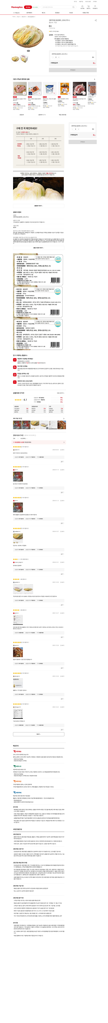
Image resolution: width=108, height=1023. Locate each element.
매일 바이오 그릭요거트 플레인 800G (49, 99)
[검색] (74, 7)
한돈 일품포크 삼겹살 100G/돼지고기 (19, 99)
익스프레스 (35, 7)
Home (14, 16)
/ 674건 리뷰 (54, 31)
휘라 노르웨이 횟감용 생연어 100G (34, 99)
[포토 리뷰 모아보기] (64, 419)
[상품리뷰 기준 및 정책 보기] (35, 435)
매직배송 (28, 7)
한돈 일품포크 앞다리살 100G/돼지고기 (79, 99)
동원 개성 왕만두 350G (63, 99)
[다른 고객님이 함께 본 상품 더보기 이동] (94, 79)
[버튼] (64, 442)
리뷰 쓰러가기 (60, 393)
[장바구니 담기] (24, 93)
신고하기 (62, 450)
